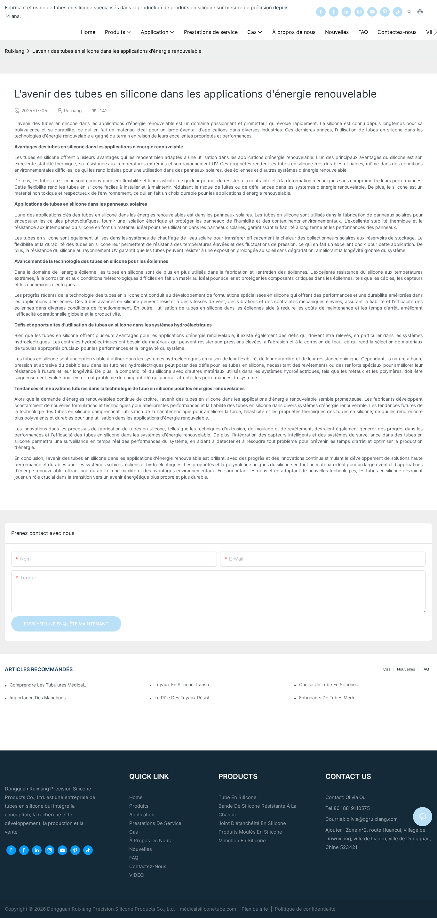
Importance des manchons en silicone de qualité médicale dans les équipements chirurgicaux (40, 697)
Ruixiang (14, 51)
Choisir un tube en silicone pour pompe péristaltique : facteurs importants (329, 684)
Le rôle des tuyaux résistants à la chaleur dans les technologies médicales (185, 697)
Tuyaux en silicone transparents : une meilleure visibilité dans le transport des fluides (185, 684)
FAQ (425, 669)
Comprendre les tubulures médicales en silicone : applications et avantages (49, 684)
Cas (386, 669)
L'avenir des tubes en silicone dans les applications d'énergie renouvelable (117, 51)
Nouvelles (406, 669)
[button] (435, 32)
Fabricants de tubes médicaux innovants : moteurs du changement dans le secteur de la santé (329, 697)
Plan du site (255, 909)
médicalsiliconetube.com (208, 909)
